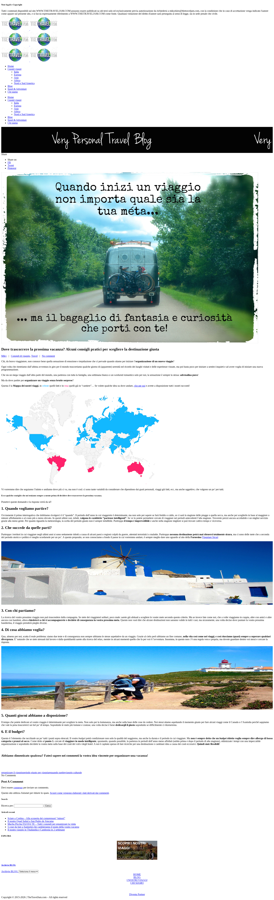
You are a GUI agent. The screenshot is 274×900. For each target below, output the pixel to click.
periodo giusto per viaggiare (37, 772)
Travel (34, 356)
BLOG (137, 877)
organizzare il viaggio (12, 772)
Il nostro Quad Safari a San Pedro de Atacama (31, 821)
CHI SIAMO (137, 883)
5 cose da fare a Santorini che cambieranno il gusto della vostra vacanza (43, 827)
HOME (137, 874)
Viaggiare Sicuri (210, 537)
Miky (4, 356)
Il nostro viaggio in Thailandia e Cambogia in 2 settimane (36, 829)
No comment (48, 356)
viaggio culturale (73, 772)
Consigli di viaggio (20, 356)
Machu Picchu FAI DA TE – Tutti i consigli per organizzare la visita (42, 824)
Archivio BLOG (8, 865)
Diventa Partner (137, 894)
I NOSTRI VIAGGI (137, 880)
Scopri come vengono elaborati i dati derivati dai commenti (79, 793)
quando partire (58, 772)
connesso (18, 787)
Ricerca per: (7, 805)
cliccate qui (139, 385)
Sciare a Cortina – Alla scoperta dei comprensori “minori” (36, 818)
